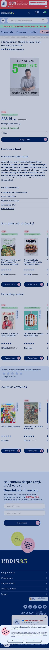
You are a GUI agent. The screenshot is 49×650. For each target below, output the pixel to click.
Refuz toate (15, 641)
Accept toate (33, 641)
